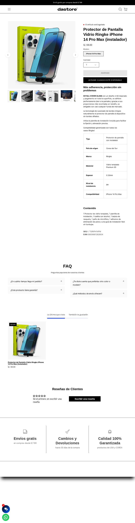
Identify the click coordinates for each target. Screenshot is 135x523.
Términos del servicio (73, 489)
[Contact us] (5, 517)
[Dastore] (67, 9)
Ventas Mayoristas (103, 489)
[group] (67, 2)
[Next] (75, 55)
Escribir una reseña (85, 399)
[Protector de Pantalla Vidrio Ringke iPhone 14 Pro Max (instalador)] (14, 96)
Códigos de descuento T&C (76, 496)
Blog (41, 489)
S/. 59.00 (11, 367)
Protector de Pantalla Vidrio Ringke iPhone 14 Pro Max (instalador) (26, 363)
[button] (120, 9)
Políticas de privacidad (74, 492)
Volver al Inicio (45, 500)
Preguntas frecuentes (48, 492)
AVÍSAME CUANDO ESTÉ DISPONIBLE (105, 80)
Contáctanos (44, 496)
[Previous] (8, 55)
